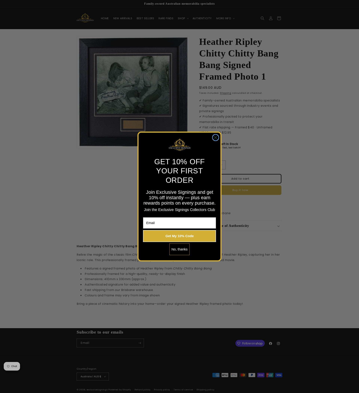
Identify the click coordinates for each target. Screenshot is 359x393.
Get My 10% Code (179, 236)
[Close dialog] (216, 138)
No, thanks (179, 249)
